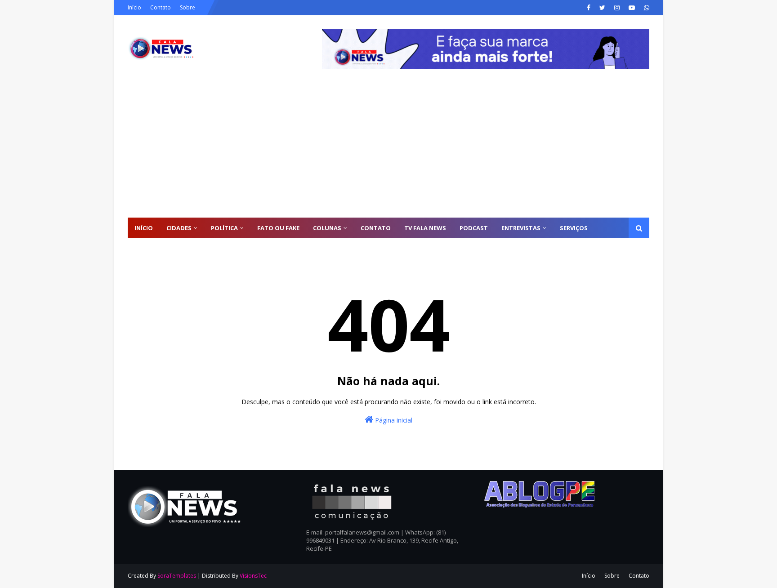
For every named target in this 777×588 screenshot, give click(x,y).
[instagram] (617, 7)
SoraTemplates (176, 575)
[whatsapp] (645, 7)
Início (134, 7)
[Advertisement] (388, 150)
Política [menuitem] (224, 228)
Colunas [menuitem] (327, 228)
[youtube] (631, 7)
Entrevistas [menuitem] (520, 228)
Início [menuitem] (143, 228)
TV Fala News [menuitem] (425, 228)
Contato (160, 7)
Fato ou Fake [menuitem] (278, 228)
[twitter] (602, 7)
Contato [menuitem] (376, 228)
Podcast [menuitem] (474, 228)
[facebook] (589, 7)
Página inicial (392, 420)
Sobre (187, 7)
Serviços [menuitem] (574, 228)
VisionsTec (253, 575)
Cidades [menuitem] (179, 228)
